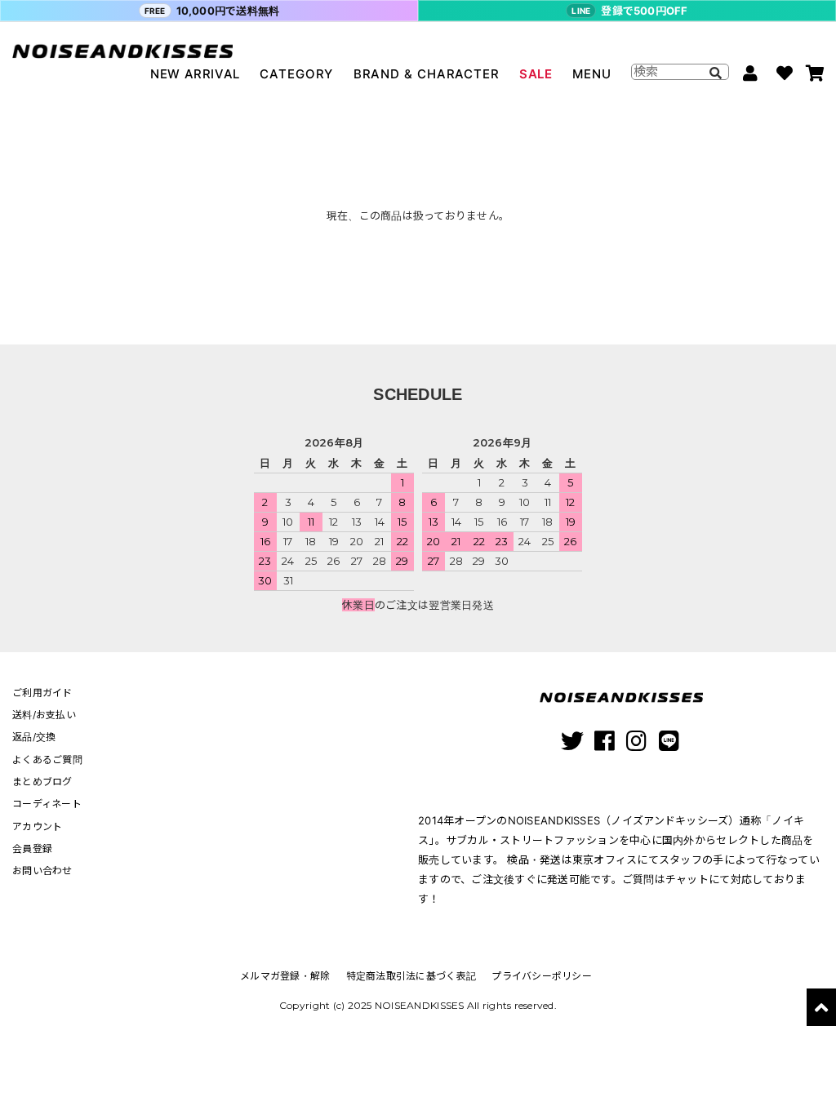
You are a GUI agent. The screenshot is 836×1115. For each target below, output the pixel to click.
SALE (535, 74)
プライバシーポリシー (541, 976)
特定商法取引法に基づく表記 (411, 976)
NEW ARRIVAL (195, 74)
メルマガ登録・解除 (285, 976)
